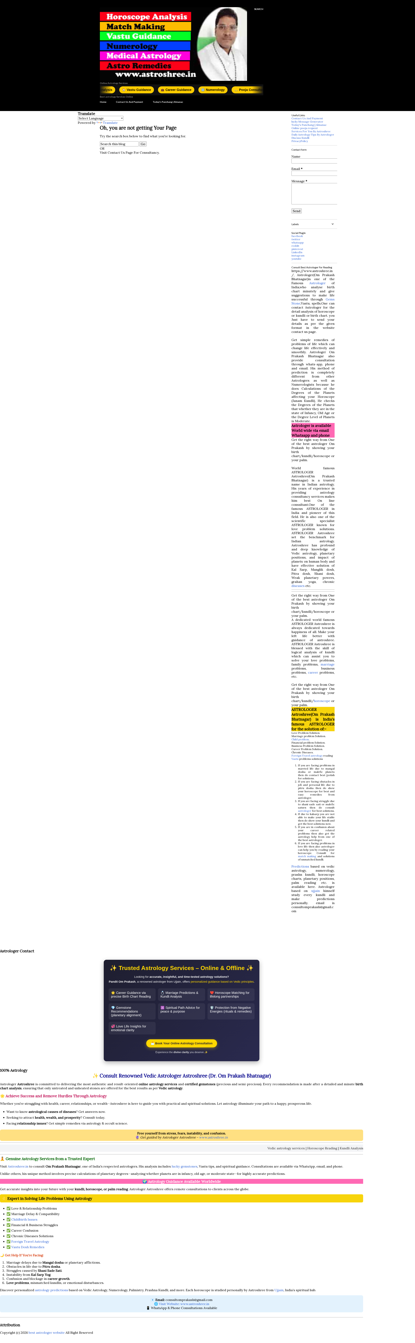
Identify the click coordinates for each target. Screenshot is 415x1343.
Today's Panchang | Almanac (168, 101)
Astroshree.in (18, 1166)
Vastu (294, 758)
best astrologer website (47, 1333)
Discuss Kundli (300, 137)
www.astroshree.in (213, 1137)
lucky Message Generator (307, 121)
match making (307, 856)
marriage (328, 664)
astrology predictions (51, 1290)
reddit (295, 245)
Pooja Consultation (198, 90)
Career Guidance (122, 90)
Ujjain (279, 1290)
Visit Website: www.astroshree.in (184, 1304)
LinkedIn (296, 252)
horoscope (322, 701)
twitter (295, 239)
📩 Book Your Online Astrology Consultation (182, 1043)
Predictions (300, 866)
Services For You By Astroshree (311, 131)
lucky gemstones (184, 1166)
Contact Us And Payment (129, 101)
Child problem (300, 739)
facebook (297, 236)
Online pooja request (304, 128)
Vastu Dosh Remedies (27, 1247)
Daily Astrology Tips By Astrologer (312, 134)
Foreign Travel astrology (307, 755)
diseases (298, 586)
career (313, 672)
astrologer (304, 810)
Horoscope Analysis (242, 90)
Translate (110, 123)
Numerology (159, 90)
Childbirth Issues (24, 1219)
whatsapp (297, 242)
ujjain (315, 891)
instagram (297, 255)
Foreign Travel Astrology (30, 1241)
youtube (296, 258)
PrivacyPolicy (299, 141)
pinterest (297, 249)
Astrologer (317, 283)
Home (103, 101)
